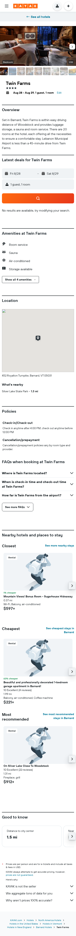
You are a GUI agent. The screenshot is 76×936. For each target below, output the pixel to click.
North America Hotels (49, 920)
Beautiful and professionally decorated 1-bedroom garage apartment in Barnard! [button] (36, 684)
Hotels (30, 920)
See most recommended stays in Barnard (58, 716)
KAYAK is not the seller (21, 886)
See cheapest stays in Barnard (60, 630)
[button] (6, 6)
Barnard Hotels (44, 927)
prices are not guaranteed (19, 874)
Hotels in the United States (24, 923)
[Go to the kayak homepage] (25, 6)
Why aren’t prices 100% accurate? (29, 900)
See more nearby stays (59, 545)
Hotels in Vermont (52, 923)
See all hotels (40, 17)
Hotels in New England (19, 927)
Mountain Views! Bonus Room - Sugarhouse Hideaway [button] (38, 596)
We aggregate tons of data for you (29, 893)
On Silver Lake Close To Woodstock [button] (26, 766)
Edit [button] (59, 92)
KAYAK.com (16, 920)
